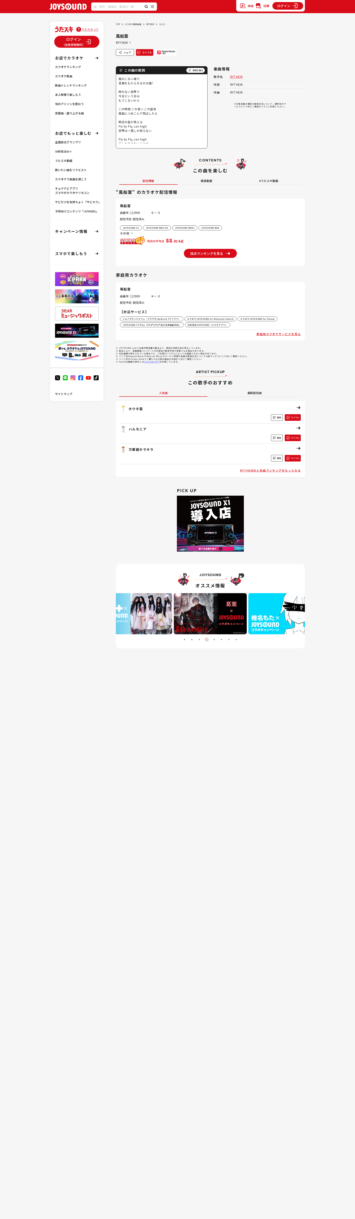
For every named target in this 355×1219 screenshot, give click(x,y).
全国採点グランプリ (68, 142)
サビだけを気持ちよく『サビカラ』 (78, 202)
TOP (118, 24)
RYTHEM (150, 24)
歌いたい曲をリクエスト (71, 170)
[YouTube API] (152, 361)
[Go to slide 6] (221, 639)
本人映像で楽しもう (68, 95)
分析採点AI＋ (63, 151)
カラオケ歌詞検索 (133, 24)
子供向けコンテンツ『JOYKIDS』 (77, 211)
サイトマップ (63, 394)
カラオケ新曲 (63, 76)
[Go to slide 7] (228, 639)
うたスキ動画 (63, 161)
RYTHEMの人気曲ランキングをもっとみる (270, 470)
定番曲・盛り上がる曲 (69, 113)
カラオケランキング (68, 67)
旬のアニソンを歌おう (69, 104)
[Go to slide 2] (191, 639)
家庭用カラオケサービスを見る (278, 334)
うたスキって (90, 29)
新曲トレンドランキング (71, 85)
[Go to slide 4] (206, 639)
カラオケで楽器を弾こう (71, 179)
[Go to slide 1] (184, 639)
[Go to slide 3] (199, 639)
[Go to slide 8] (236, 639)
